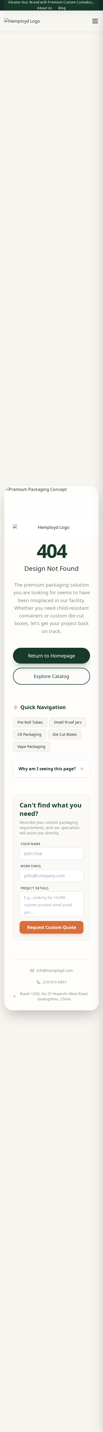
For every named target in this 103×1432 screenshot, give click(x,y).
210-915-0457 (55, 982)
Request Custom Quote (51, 927)
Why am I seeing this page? (47, 769)
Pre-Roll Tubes (30, 722)
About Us (44, 8)
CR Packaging (29, 734)
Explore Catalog (51, 676)
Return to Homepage (51, 655)
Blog (61, 8)
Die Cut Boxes (65, 734)
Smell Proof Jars (68, 722)
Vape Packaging (31, 746)
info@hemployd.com (54, 970)
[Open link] (22, 21)
